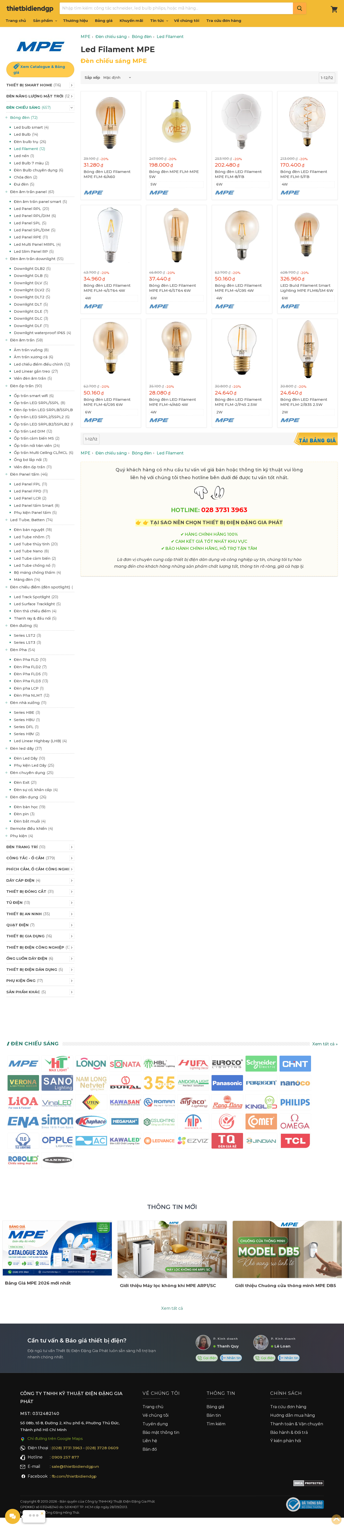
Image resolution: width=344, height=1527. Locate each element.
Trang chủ (16, 20)
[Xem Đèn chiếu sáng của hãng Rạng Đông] (227, 1103)
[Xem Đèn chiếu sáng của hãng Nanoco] (295, 1084)
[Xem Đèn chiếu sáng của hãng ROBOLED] (23, 1161)
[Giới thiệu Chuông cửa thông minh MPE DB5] (287, 1249)
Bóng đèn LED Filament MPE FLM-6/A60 (107, 174)
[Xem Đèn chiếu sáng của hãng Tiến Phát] (193, 1122)
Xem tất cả (172, 1308)
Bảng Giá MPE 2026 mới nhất (38, 1283)
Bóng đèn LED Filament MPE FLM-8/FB (238, 174)
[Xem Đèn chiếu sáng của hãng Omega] (295, 1122)
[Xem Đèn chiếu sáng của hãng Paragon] (261, 1084)
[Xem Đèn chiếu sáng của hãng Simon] (57, 1122)
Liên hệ (150, 1440)
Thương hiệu (75, 20)
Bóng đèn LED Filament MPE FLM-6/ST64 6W (172, 288)
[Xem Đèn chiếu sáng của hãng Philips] (295, 1103)
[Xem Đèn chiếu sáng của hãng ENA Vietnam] (23, 1122)
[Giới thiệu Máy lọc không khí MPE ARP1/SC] (172, 1249)
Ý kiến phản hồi (285, 1440)
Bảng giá (104, 20)
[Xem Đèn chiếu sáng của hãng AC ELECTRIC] (91, 1142)
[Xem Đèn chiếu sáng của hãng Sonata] (125, 1064)
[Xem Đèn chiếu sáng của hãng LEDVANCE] (159, 1142)
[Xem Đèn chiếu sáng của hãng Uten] (91, 1103)
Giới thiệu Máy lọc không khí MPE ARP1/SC (168, 1285)
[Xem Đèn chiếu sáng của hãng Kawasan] (125, 1103)
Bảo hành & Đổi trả (289, 1432)
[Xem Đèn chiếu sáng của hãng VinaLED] (57, 1103)
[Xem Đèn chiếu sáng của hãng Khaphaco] (91, 1122)
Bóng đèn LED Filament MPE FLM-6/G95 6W (107, 402)
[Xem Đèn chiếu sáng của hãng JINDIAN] (261, 1142)
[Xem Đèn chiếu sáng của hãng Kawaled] (125, 1142)
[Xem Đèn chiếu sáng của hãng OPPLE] (57, 1142)
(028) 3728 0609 (102, 1447)
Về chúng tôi (186, 20)
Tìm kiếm (216, 1424)
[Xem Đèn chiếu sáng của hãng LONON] (91, 1064)
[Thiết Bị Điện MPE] (40, 46)
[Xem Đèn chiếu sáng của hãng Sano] (57, 1084)
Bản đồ (150, 1449)
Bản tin (214, 1415)
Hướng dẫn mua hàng (292, 1415)
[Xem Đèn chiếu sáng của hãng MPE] (23, 1064)
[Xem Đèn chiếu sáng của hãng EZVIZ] (193, 1142)
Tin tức (157, 20)
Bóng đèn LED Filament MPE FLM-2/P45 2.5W (238, 402)
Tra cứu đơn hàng (223, 20)
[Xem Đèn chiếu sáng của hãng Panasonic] (227, 1084)
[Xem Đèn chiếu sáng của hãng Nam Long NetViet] (91, 1084)
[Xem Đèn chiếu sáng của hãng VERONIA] (23, 1084)
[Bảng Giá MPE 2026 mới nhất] (57, 1248)
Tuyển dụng (155, 1424)
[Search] (299, 8)
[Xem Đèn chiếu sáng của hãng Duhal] (125, 1084)
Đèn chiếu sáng (35, 1044)
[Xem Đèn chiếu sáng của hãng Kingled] (261, 1103)
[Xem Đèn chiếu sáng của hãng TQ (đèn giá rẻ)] (227, 1142)
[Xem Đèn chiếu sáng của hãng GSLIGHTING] (159, 1122)
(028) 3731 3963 (67, 1447)
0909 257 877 (65, 1457)
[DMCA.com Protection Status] (308, 1484)
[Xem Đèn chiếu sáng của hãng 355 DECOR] (159, 1084)
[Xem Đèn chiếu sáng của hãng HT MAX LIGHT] (57, 1064)
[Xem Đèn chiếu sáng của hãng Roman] (159, 1103)
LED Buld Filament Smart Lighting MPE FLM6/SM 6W (306, 288)
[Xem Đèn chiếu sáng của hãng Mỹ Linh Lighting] (227, 1122)
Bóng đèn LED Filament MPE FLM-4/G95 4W (238, 288)
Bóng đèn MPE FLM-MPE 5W (174, 174)
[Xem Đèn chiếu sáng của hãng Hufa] (193, 1064)
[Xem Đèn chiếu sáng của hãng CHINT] (295, 1064)
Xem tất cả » (325, 1044)
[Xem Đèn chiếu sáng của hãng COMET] (261, 1122)
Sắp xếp (92, 77)
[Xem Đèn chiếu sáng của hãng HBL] (159, 1064)
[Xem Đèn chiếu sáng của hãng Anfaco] (193, 1103)
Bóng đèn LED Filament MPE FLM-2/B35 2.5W (303, 402)
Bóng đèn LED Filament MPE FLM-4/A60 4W (172, 402)
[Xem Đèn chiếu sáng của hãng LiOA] (23, 1103)
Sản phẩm (43, 20)
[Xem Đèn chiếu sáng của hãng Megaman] (125, 1122)
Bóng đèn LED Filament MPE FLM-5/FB (303, 174)
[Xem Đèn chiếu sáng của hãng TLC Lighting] (23, 1142)
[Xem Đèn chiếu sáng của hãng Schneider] (261, 1064)
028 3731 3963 (224, 510)
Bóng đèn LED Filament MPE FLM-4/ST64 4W (107, 288)
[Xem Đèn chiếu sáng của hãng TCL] (295, 1142)
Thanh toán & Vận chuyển (296, 1424)
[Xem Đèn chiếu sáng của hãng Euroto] (227, 1064)
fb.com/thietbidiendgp (74, 1476)
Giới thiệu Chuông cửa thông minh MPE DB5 (285, 1285)
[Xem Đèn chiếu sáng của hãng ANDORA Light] (193, 1084)
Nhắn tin (233, 1358)
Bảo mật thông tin (161, 1432)
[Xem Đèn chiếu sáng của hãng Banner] (57, 1161)
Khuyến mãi (131, 20)
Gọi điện (209, 1358)
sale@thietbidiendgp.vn (75, 1466)
